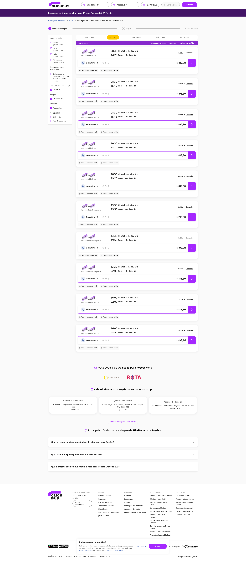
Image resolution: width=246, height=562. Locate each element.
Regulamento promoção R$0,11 (185, 503)
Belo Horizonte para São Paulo (159, 503)
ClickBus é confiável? (183, 515)
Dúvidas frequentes (183, 496)
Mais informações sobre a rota (123, 421)
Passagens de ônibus (57, 20)
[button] (189, 53)
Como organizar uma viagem (135, 512)
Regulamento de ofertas (185, 499)
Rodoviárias (128, 499)
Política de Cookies (90, 556)
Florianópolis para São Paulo (160, 535)
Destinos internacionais (184, 508)
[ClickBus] (59, 4)
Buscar (189, 4)
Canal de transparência (184, 511)
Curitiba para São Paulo (158, 508)
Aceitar (158, 546)
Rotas (71, 20)
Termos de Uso (105, 556)
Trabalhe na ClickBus (106, 506)
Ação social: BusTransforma (108, 512)
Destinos (127, 496)
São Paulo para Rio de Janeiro (161, 496)
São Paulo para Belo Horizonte (157, 516)
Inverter (109, 13)
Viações (127, 502)
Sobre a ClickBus (104, 496)
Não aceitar (141, 546)
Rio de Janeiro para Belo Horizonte (159, 521)
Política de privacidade (115, 550)
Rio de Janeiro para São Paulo (161, 511)
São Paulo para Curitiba (158, 499)
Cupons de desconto (132, 509)
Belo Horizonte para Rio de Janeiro (160, 527)
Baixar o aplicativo (105, 502)
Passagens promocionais (133, 506)
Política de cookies (86, 550)
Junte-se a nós (103, 516)
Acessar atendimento (79, 503)
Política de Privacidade (73, 556)
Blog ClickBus (103, 509)
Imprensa (102, 499)
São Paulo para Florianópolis (160, 532)
